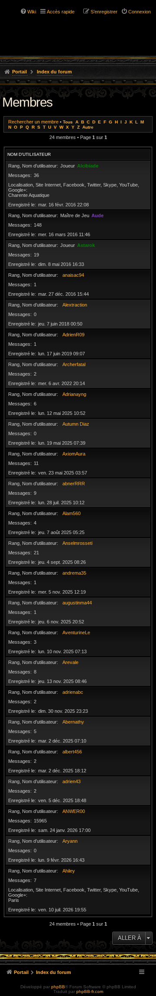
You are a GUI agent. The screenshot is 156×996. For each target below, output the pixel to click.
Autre (88, 127)
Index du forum (54, 71)
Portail (19, 71)
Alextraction (74, 304)
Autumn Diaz (75, 424)
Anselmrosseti (77, 543)
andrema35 (74, 572)
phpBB (58, 986)
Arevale (70, 662)
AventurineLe (76, 632)
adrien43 (71, 781)
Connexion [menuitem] (139, 11)
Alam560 (71, 513)
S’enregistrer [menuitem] (104, 11)
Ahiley (68, 870)
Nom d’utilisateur (29, 154)
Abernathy (73, 721)
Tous (68, 122)
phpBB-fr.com (89, 991)
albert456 (72, 751)
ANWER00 (73, 811)
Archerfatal (73, 364)
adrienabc (72, 692)
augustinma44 (77, 602)
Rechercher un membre (33, 121)
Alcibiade (87, 165)
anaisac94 (73, 275)
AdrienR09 (73, 334)
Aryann (70, 841)
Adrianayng (74, 394)
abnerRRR (73, 483)
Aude (97, 215)
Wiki (31, 11)
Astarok (86, 245)
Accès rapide (61, 11)
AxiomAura (73, 453)
